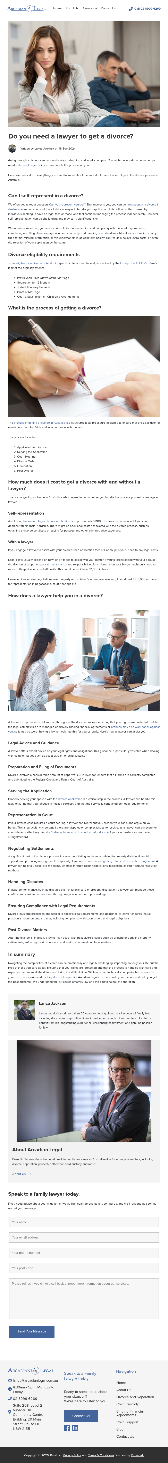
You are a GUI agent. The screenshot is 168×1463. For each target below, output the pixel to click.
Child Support (127, 1421)
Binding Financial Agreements (130, 1413)
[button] (96, 8)
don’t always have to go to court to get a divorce (77, 832)
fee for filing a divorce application (48, 521)
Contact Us (108, 8)
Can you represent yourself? (67, 204)
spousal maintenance (53, 564)
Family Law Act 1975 (133, 263)
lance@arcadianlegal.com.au (35, 1380)
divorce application (70, 799)
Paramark (137, 1455)
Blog (120, 1429)
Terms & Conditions (101, 1455)
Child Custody (127, 1404)
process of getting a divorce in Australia (39, 422)
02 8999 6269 (25, 1398)
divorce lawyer (27, 165)
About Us (72, 8)
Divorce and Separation (135, 1396)
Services (88, 8)
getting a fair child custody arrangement (129, 861)
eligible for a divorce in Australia (36, 263)
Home (57, 8)
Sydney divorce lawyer (57, 977)
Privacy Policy (72, 1455)
